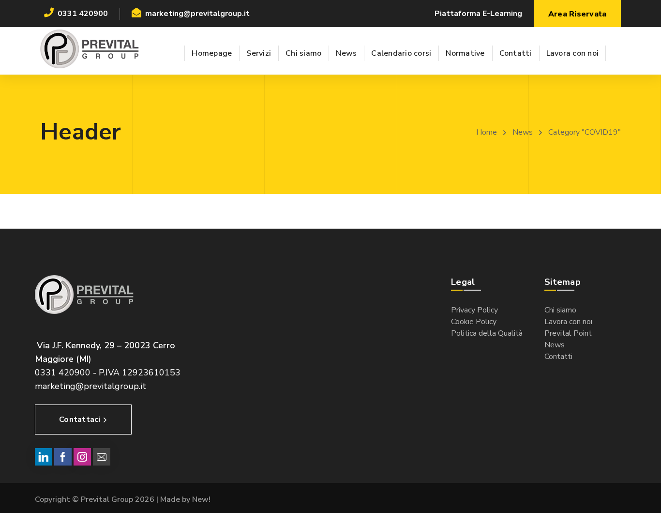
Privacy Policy (474, 310)
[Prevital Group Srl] (90, 48)
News (522, 132)
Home (486, 132)
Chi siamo (560, 310)
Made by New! (185, 499)
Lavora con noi (568, 321)
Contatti (558, 356)
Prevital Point (568, 333)
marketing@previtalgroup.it (90, 386)
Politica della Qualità (487, 333)
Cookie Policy (473, 321)
